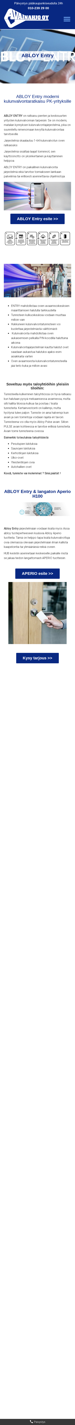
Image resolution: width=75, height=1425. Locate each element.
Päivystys (39, 1422)
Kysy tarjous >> (37, 658)
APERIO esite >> (37, 573)
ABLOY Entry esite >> (37, 219)
